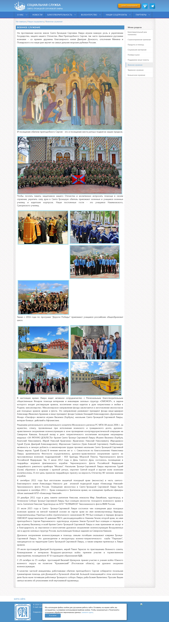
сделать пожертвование (129, 6)
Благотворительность (60, 14)
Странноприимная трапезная (139, 39)
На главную (21, 21)
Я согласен (52, 615)
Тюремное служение (136, 70)
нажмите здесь (87, 612)
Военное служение (54, 21)
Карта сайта (19, 599)
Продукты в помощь (136, 44)
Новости (37, 14)
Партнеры (141, 14)
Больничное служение (136, 75)
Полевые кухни (134, 55)
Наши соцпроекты (117, 14)
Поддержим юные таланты (138, 60)
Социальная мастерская (137, 49)
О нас (20, 14)
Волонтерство (89, 14)
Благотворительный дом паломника (137, 33)
